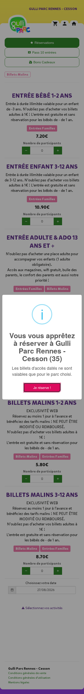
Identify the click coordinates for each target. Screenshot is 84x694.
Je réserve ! (42, 387)
